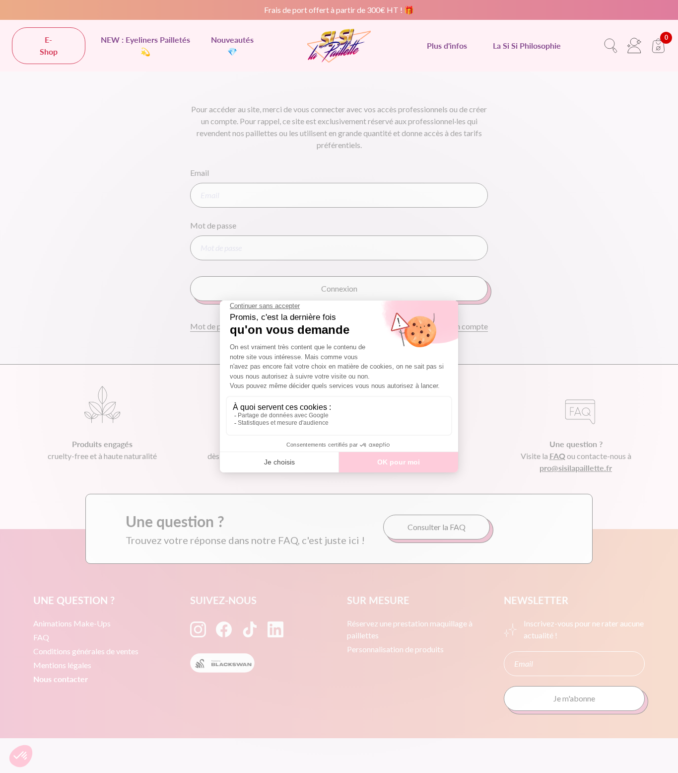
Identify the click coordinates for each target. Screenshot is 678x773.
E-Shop (49, 45)
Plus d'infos (447, 45)
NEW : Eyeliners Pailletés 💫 (145, 45)
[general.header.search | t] (610, 46)
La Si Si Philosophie (527, 45)
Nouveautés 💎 (232, 45)
